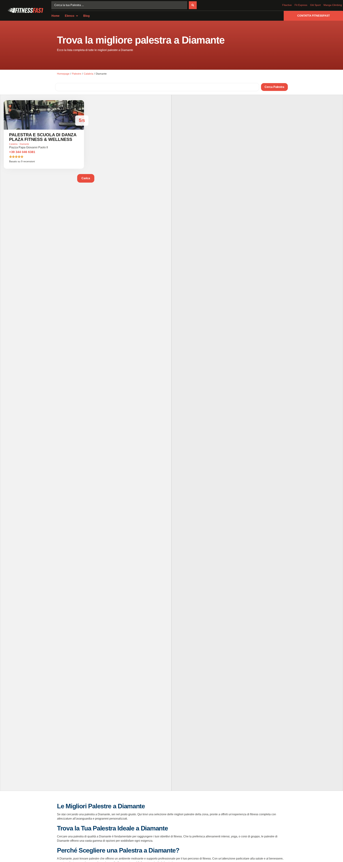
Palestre (76, 73)
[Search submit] (193, 5)
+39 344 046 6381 (22, 152)
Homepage (63, 73)
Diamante (24, 144)
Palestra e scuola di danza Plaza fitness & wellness (42, 137)
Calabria (88, 73)
